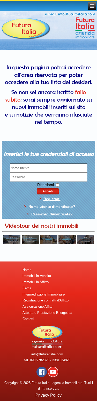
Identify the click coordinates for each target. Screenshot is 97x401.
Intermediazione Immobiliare (44, 294)
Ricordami (45, 185)
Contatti (28, 319)
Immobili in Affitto (36, 282)
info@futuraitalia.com (47, 354)
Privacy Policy (48, 395)
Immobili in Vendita (37, 276)
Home (27, 270)
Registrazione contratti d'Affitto (46, 300)
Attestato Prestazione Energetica (47, 313)
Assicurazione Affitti (38, 306)
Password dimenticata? (52, 214)
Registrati (52, 199)
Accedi (47, 191)
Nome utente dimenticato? (51, 206)
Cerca (27, 288)
